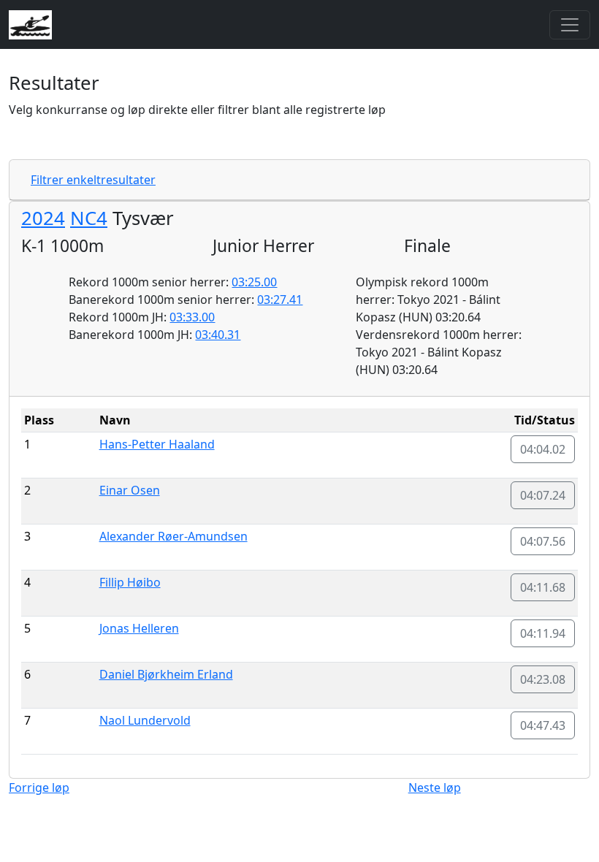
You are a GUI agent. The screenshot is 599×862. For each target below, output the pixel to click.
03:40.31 (217, 335)
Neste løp (434, 787)
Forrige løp (39, 787)
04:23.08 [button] (542, 679)
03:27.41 (279, 299)
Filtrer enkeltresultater (93, 180)
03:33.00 (192, 317)
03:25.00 (254, 282)
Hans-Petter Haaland (157, 444)
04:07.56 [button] (542, 541)
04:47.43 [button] (542, 725)
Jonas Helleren (139, 628)
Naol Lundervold (145, 720)
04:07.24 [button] (542, 495)
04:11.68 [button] (542, 587)
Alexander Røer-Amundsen (173, 536)
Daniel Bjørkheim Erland (166, 674)
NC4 (88, 218)
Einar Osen (129, 490)
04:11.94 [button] (542, 633)
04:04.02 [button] (542, 449)
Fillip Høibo (130, 582)
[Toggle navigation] (569, 24)
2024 (43, 218)
